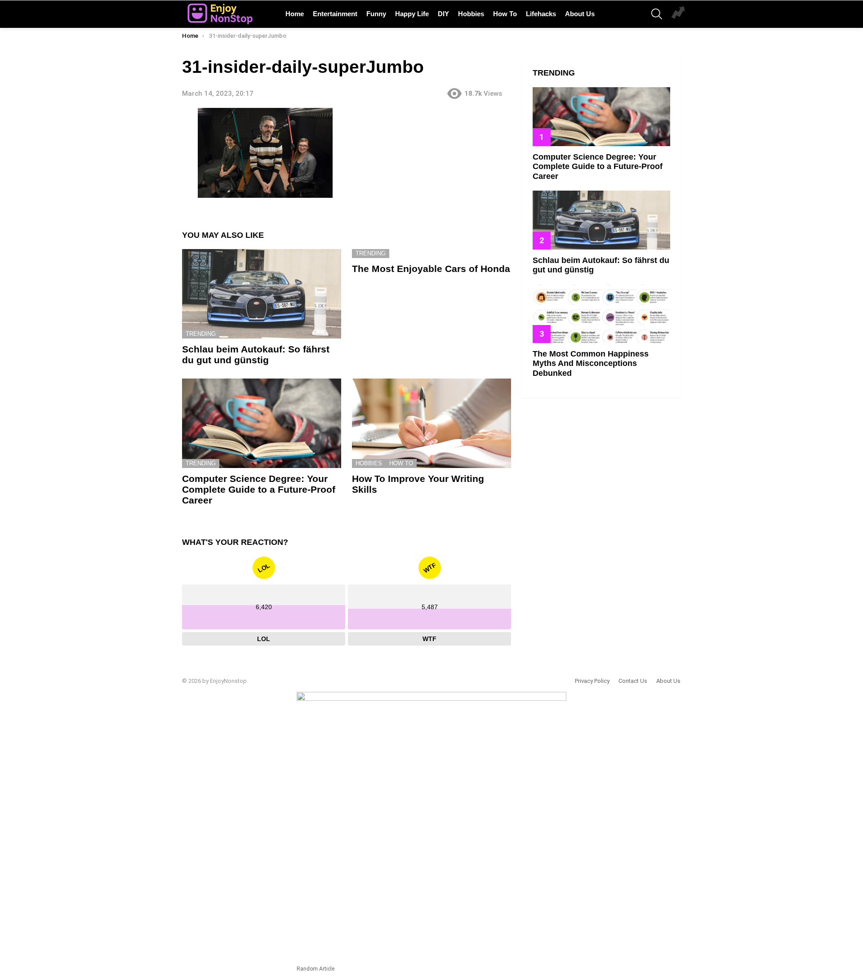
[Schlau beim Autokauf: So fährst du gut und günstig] (261, 294)
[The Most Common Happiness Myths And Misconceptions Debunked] (601, 313)
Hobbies (471, 14)
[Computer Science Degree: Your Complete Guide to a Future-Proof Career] (261, 423)
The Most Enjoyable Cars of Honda (431, 268)
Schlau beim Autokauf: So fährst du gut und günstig (255, 354)
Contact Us (632, 680)
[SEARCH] (656, 14)
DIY (443, 14)
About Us (580, 14)
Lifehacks (541, 14)
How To (505, 14)
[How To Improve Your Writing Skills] (431, 423)
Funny (376, 14)
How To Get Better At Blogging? (678, 13)
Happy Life (412, 14)
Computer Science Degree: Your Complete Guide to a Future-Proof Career (258, 489)
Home (294, 14)
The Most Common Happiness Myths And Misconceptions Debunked (591, 363)
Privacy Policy (592, 680)
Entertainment (335, 14)
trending (201, 333)
